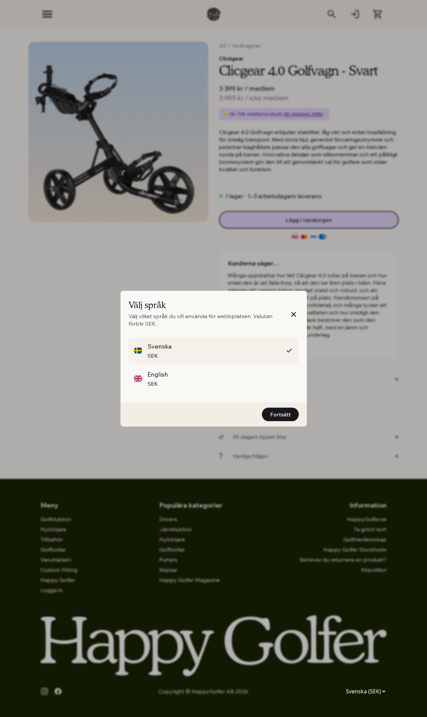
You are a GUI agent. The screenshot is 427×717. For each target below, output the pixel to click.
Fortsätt (280, 414)
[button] (214, 350)
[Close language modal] (294, 314)
